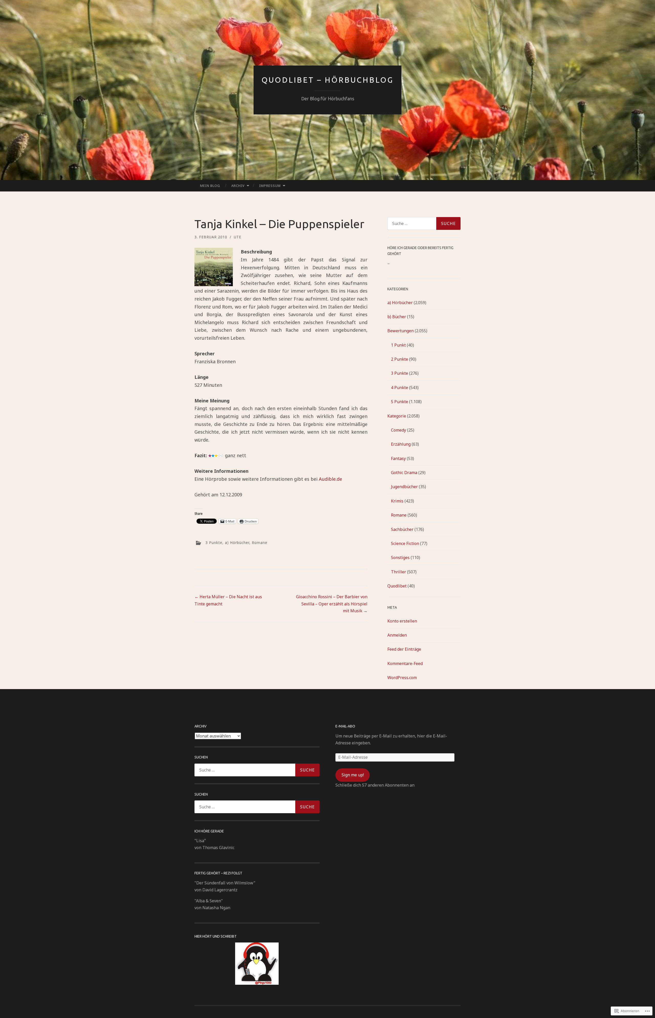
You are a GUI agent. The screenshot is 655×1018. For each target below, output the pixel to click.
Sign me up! (353, 775)
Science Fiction (405, 543)
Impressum (270, 185)
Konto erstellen (402, 621)
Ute (237, 236)
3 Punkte (213, 542)
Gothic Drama (404, 472)
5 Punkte (399, 401)
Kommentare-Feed (405, 663)
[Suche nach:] (424, 223)
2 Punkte (399, 359)
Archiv (238, 185)
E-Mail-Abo (345, 726)
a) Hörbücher (237, 542)
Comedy (398, 430)
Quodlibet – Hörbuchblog (327, 80)
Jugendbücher (404, 486)
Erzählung (401, 444)
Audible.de (330, 479)
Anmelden (397, 635)
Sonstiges (400, 557)
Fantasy (398, 458)
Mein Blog (210, 185)
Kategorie (396, 416)
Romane (259, 542)
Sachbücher (402, 529)
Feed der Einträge (404, 649)
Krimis (397, 501)
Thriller (398, 572)
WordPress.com (402, 677)
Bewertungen (400, 331)
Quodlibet (397, 586)
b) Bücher (396, 316)
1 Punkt (398, 345)
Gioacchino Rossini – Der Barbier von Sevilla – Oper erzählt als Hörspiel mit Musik (331, 603)
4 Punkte (399, 387)
